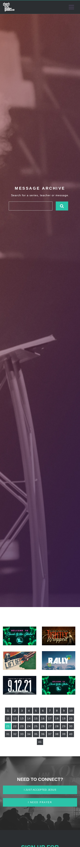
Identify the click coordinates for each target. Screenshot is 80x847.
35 (36, 734)
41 (40, 741)
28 (57, 726)
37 (50, 734)
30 (71, 726)
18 (57, 718)
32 (15, 734)
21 (8, 726)
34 (29, 734)
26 (43, 726)
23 (22, 726)
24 (29, 726)
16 (43, 718)
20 (71, 718)
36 (43, 734)
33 (22, 734)
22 (15, 726)
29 (64, 726)
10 (71, 710)
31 (8, 734)
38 (57, 734)
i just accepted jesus (40, 789)
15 (36, 718)
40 (71, 734)
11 (8, 718)
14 (29, 718)
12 (15, 718)
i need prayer (40, 802)
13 (22, 718)
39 (64, 734)
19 (64, 718)
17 (50, 718)
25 (36, 726)
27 (50, 726)
